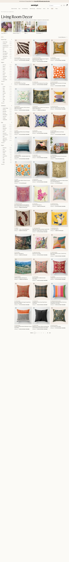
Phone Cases (39, 8)
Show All (2, 59)
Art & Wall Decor (25, 8)
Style (2, 122)
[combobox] (54, 5)
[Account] (61, 5)
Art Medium (3, 105)
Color (2, 84)
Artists (44, 8)
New (19, 8)
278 (47, 332)
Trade (56, 8)
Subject (2, 62)
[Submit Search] (49, 5)
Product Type (3, 39)
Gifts (48, 8)
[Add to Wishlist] (16, 40)
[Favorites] (64, 5)
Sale (52, 8)
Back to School (14, 8)
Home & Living (32, 8)
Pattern (2, 145)
